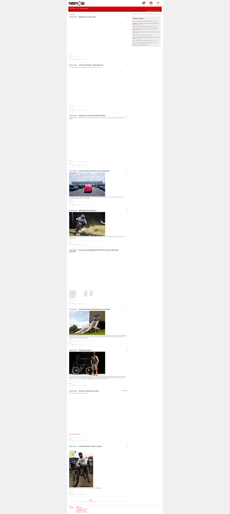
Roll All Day (156, 26)
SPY (133, 42)
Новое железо (139, 29)
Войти (70, 506)
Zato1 (134, 40)
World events (73, 16)
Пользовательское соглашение (81, 511)
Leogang (77, 437)
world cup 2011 (84, 106)
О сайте (77, 506)
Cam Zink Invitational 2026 (141, 44)
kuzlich (134, 28)
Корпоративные (84, 8)
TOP (78, 8)
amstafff (134, 44)
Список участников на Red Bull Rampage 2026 (143, 42)
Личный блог (141, 24)
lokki (134, 31)
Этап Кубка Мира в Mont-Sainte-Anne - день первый (94, 309)
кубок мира (80, 341)
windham (79, 161)
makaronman (135, 26)
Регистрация (71, 507)
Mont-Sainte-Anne (74, 341)
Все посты (72, 8)
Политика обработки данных (81, 510)
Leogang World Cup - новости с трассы (90, 446)
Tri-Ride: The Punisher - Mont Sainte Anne (91, 65)
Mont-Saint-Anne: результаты (87, 210)
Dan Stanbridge (84, 161)
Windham (73, 201)
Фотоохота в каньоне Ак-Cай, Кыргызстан (146, 26)
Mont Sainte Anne (74, 106)
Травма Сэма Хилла (85, 350)
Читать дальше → (87, 198)
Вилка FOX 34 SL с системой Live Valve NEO (143, 40)
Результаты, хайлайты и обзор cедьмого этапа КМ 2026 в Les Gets (147, 31)
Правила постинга (79, 507)
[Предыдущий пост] (164, 24)
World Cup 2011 (82, 437)
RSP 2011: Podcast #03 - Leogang (89, 391)
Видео (148, 44)
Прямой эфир (138, 18)
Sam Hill (72, 381)
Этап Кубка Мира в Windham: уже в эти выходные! (94, 170)
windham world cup (78, 201)
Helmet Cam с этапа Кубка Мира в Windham (92, 115)
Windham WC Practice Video (87, 16)
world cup (84, 201)
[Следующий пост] (164, 26)
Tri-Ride (79, 106)
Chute (134, 37)
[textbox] (99, 14)
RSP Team (73, 437)
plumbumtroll (135, 23)
